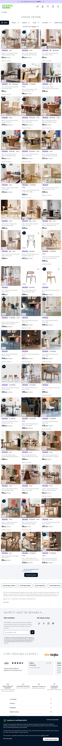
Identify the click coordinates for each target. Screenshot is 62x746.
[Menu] (58, 6)
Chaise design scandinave (9, 585)
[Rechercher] (37, 6)
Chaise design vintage (25, 585)
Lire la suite (6, 602)
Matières (24, 22)
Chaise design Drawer (55, 585)
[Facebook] (44, 624)
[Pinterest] (53, 624)
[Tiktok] (39, 624)
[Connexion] (42, 6)
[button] (31, 24)
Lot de (34, 22)
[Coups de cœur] (47, 6)
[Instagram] (48, 624)
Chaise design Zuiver (40, 585)
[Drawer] (7, 6)
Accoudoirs (45, 22)
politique (43, 735)
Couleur (14, 22)
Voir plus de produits (31, 575)
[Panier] (53, 6)
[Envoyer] (32, 632)
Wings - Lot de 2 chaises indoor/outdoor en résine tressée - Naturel (50, 88)
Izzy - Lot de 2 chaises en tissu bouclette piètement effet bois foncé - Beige (11, 456)
